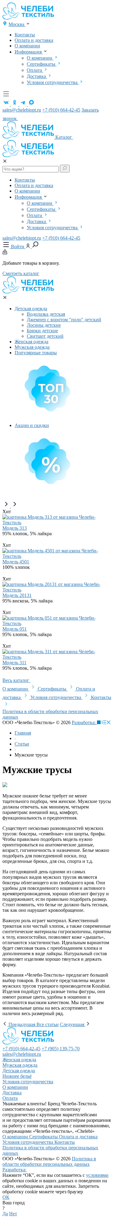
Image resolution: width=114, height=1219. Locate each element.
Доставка (37, 76)
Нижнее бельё (17, 1076)
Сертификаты (42, 64)
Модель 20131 (17, 595)
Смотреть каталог (20, 273)
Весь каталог (16, 680)
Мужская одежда (32, 347)
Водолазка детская (46, 314)
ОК (5, 1197)
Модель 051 (14, 629)
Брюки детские (42, 330)
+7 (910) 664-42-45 (61, 109)
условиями (97, 1175)
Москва (17, 24)
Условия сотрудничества (53, 82)
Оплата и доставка (34, 40)
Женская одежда (31, 341)
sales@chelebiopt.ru (21, 109)
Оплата (35, 70)
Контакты (25, 34)
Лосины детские (44, 325)
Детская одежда (31, 308)
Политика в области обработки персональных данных (49, 1161)
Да (5, 1213)
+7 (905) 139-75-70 (61, 1048)
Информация (29, 51)
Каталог (64, 137)
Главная (23, 732)
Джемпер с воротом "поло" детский (64, 319)
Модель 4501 (15, 561)
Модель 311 (14, 662)
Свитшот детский (45, 336)
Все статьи (47, 1024)
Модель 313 (14, 528)
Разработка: (84, 722)
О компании (27, 45)
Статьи (22, 743)
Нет (13, 1213)
